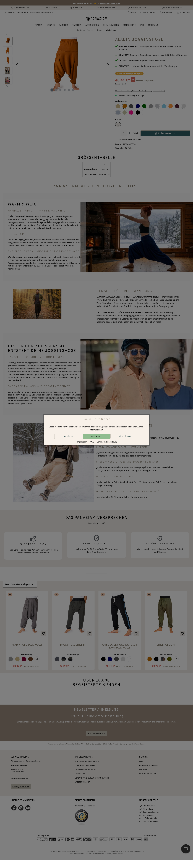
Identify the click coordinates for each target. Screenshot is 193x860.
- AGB (92, 441)
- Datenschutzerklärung (106, 441)
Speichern (68, 436)
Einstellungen (125, 436)
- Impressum (82, 441)
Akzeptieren (96, 436)
